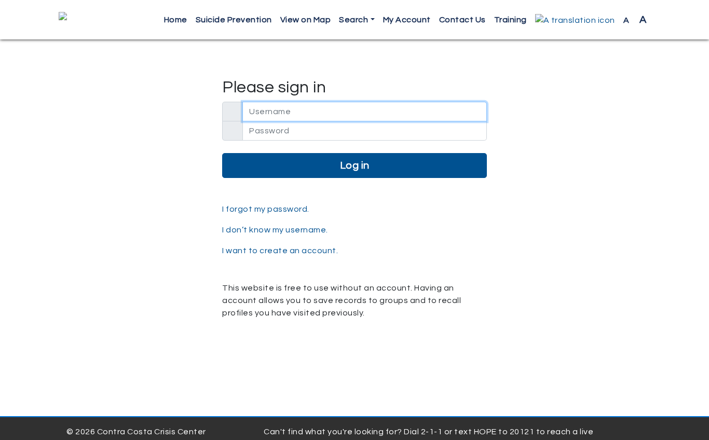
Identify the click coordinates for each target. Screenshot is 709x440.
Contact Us (462, 20)
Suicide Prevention (234, 20)
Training (510, 20)
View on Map (305, 20)
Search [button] (353, 20)
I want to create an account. (280, 250)
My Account (407, 20)
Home (175, 20)
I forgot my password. (265, 209)
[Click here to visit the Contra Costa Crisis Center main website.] (93, 19)
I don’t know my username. (275, 230)
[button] (575, 20)
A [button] (635, 20)
